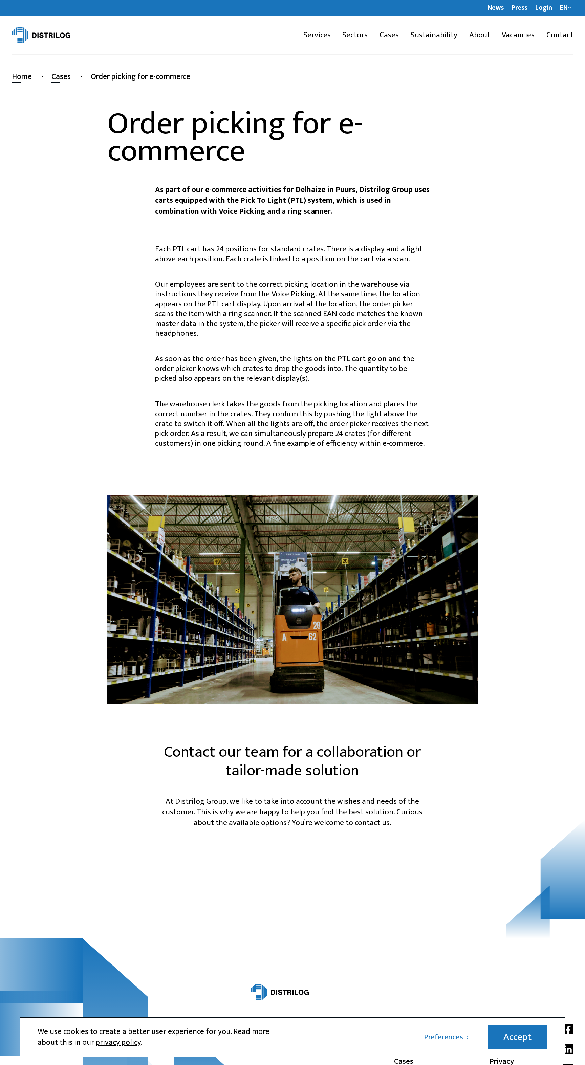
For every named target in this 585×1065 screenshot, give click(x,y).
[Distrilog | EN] (54, 35)
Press (519, 8)
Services (317, 35)
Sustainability (434, 35)
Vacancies (518, 35)
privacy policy (118, 1042)
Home (22, 76)
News (496, 8)
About (479, 35)
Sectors (355, 35)
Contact (559, 35)
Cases (389, 35)
